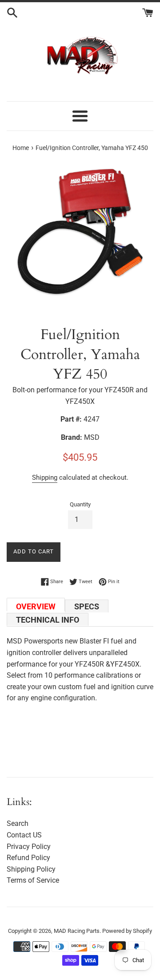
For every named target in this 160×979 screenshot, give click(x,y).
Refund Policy (28, 857)
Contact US (24, 835)
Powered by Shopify (127, 931)
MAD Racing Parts (77, 931)
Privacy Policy (29, 846)
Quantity (80, 504)
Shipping (44, 478)
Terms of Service (33, 880)
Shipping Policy (31, 869)
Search (17, 823)
